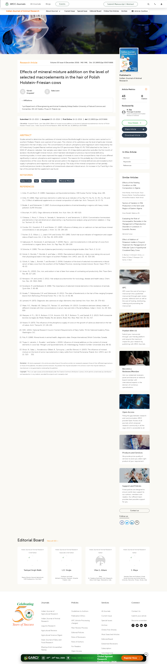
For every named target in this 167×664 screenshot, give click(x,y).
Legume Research (48, 626)
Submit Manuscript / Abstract (120, 4)
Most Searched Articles (110, 634)
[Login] (161, 4)
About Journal (52, 11)
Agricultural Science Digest (51, 635)
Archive (124, 11)
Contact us (134, 511)
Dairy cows (26, 181)
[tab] (66, 100)
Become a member (139, 620)
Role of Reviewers (78, 637)
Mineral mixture (67, 181)
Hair (36, 181)
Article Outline (141, 11)
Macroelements (49, 181)
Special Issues (106, 620)
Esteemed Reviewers (109, 644)
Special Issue (82, 11)
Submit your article (139, 616)
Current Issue (69, 11)
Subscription (106, 648)
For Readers (76, 646)
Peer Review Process (79, 628)
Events (62, 4)
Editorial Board (95, 11)
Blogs (48, 4)
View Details (134, 122)
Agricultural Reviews (49, 631)
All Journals (35, 4)
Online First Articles (111, 11)
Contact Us (136, 611)
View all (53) (52, 541)
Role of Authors (77, 642)
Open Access (76, 651)
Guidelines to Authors (79, 611)
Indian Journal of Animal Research (22, 11)
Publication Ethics (78, 616)
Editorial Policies (77, 632)
